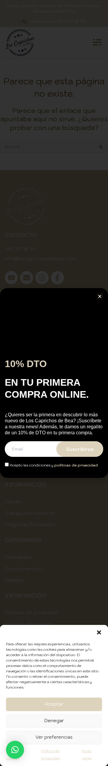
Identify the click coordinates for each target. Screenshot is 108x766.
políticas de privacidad (76, 465)
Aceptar (54, 704)
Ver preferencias (54, 737)
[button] (99, 632)
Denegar (54, 720)
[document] (54, 383)
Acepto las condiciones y (53, 465)
